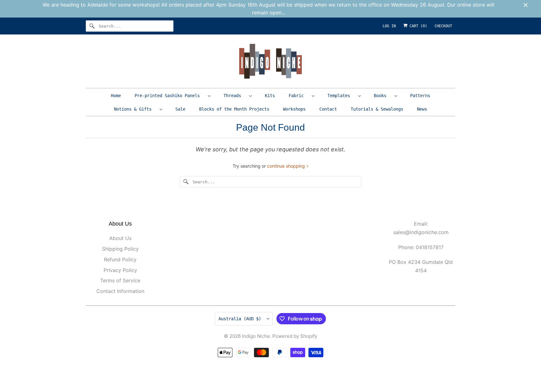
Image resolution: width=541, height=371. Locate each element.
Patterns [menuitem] (420, 95)
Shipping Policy (120, 249)
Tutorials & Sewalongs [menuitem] (377, 109)
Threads (235, 95)
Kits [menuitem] (270, 95)
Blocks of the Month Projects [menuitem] (234, 109)
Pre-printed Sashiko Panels (170, 95)
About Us (120, 238)
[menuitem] (172, 95)
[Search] (92, 26)
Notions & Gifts (135, 109)
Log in (389, 26)
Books (382, 95)
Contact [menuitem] (328, 109)
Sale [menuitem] (180, 109)
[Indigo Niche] (270, 62)
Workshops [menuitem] (294, 109)
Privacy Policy (120, 270)
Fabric (299, 95)
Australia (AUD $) (241, 318)
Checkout (443, 26)
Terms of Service (120, 280)
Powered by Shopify (294, 336)
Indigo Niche (256, 336)
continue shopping (286, 166)
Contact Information (120, 291)
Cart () (417, 26)
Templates (341, 95)
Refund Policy (120, 259)
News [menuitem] (422, 109)
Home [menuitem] (116, 95)
